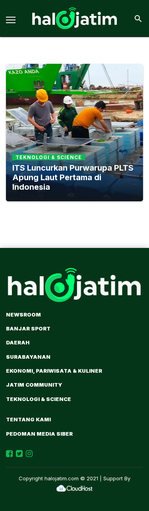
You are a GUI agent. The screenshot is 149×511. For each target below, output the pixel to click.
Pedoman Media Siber (39, 433)
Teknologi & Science (38, 399)
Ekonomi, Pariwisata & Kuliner (54, 371)
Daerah (17, 342)
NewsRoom (23, 314)
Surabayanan (28, 357)
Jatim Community (34, 384)
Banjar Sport (28, 328)
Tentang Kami (28, 419)
